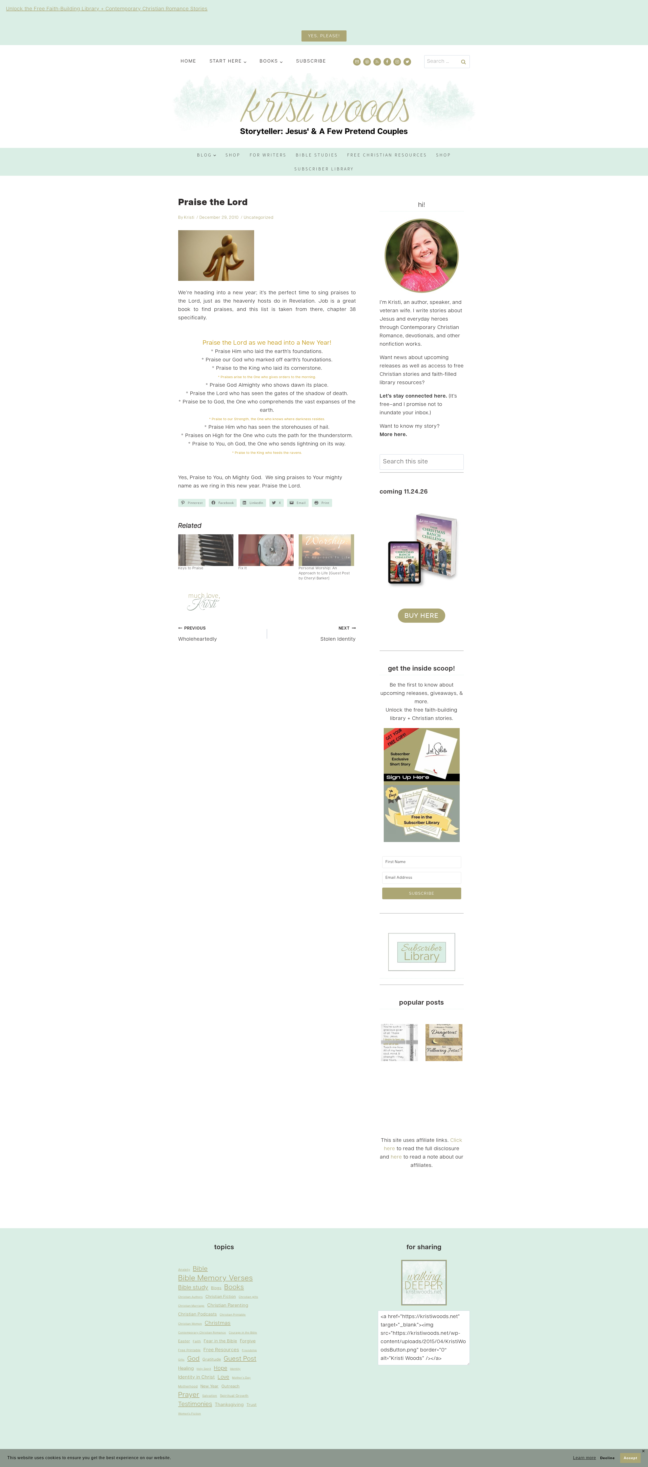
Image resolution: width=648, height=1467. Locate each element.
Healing (186, 1368)
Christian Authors (190, 1297)
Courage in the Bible (243, 1333)
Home (188, 61)
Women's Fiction (189, 1414)
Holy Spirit (204, 1369)
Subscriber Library (324, 169)
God (193, 1359)
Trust (252, 1405)
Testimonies (195, 1404)
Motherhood (188, 1386)
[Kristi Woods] (324, 108)
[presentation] (399, 1042)
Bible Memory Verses (215, 1278)
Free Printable (189, 1350)
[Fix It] (266, 550)
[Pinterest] (367, 62)
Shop (233, 155)
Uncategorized (258, 218)
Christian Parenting (227, 1305)
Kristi (189, 218)
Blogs (216, 1288)
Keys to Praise (191, 568)
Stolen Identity (338, 634)
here (396, 1157)
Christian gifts (248, 1297)
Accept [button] (630, 1458)
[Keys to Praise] (205, 550)
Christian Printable (233, 1315)
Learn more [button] (584, 1458)
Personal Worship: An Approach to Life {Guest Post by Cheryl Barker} (324, 573)
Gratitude (211, 1360)
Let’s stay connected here (413, 396)
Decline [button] (607, 1458)
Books (234, 1287)
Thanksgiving (229, 1405)
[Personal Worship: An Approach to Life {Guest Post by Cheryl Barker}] (326, 550)
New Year (209, 1386)
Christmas (218, 1323)
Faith (197, 1341)
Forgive (248, 1341)
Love (223, 1377)
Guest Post (240, 1359)
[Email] (357, 62)
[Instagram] (397, 62)
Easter (184, 1341)
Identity (235, 1369)
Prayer (188, 1395)
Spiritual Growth (234, 1396)
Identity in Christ (196, 1377)
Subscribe (311, 61)
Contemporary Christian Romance (202, 1333)
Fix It (242, 568)
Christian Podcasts (197, 1315)
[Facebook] (387, 62)
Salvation (209, 1396)
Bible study (193, 1288)
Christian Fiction (221, 1297)
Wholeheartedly (197, 634)
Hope (220, 1368)
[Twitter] (407, 62)
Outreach (230, 1386)
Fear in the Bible (220, 1341)
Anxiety (184, 1270)
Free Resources (221, 1350)
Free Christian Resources (387, 155)
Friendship (249, 1350)
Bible (200, 1269)
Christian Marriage (191, 1306)
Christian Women (190, 1324)
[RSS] (377, 62)
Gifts (181, 1360)
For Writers (268, 155)
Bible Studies (317, 155)
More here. (393, 434)
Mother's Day (241, 1378)
